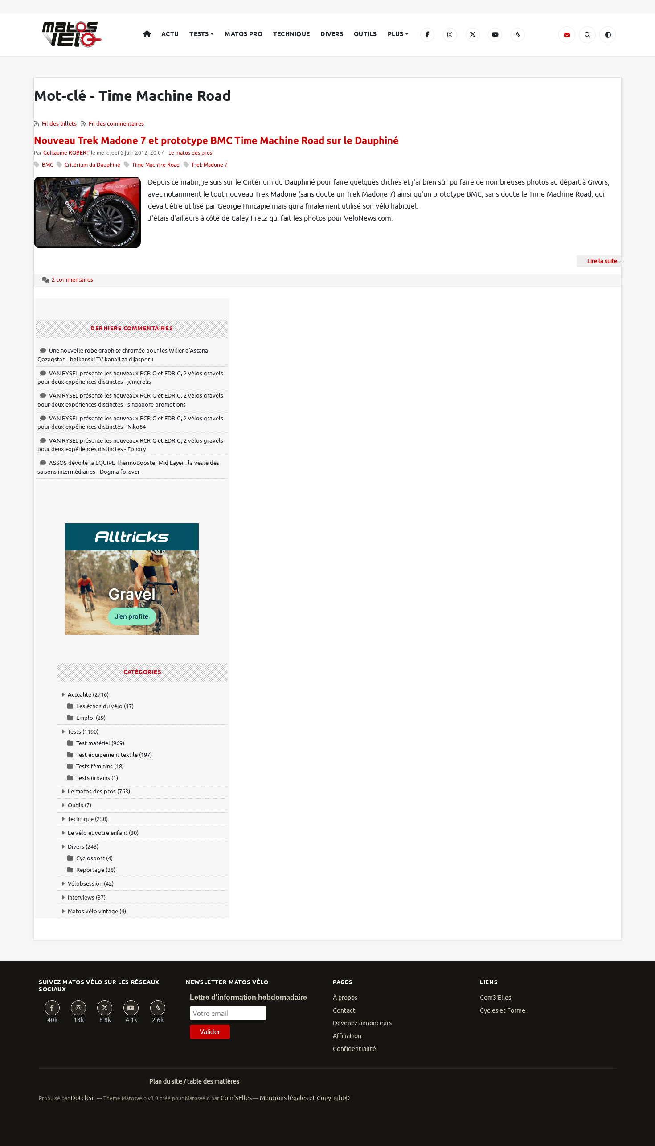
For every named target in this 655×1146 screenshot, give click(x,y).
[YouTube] (495, 35)
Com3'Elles (495, 998)
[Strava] (518, 35)
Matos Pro (243, 34)
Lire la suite (602, 261)
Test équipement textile (107, 755)
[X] (473, 35)
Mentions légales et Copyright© (305, 1098)
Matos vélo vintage (93, 911)
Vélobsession (85, 883)
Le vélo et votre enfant (97, 833)
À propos (345, 998)
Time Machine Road (156, 165)
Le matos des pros (190, 153)
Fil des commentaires (116, 123)
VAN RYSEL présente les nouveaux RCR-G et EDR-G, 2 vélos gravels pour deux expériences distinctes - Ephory (130, 445)
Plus (396, 34)
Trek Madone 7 (209, 165)
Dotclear (83, 1098)
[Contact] (566, 34)
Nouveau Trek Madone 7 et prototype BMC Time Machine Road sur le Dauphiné (216, 141)
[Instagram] (450, 35)
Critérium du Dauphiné (92, 165)
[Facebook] (427, 35)
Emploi (85, 718)
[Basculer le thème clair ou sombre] (607, 34)
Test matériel (93, 743)
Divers (331, 34)
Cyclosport (90, 858)
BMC (47, 165)
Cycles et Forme (502, 1011)
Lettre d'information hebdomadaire (248, 997)
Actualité (79, 694)
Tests (199, 34)
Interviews (81, 897)
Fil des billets (59, 123)
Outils (365, 34)
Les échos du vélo (99, 706)
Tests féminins (94, 766)
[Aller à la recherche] (587, 34)
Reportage (90, 870)
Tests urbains (93, 778)
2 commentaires (72, 279)
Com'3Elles (236, 1098)
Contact (344, 1011)
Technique (291, 34)
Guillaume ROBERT (66, 153)
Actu (170, 34)
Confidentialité (354, 1049)
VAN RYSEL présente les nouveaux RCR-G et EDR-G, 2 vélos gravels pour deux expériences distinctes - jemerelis (130, 378)
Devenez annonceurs (362, 1023)
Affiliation (347, 1036)
